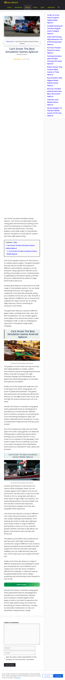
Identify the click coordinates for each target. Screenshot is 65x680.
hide (15, 242)
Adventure (51, 7)
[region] (32, 675)
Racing (27, 7)
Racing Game (10, 41)
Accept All (58, 676)
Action (35, 7)
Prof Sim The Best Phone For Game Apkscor (54, 50)
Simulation (18, 7)
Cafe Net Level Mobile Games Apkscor (52, 102)
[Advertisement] (22, 139)
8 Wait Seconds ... (22, 584)
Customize (47, 676)
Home (9, 7)
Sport (42, 7)
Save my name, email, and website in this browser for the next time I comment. (21, 658)
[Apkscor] (11, 2)
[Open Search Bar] (58, 7)
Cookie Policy (17, 677)
